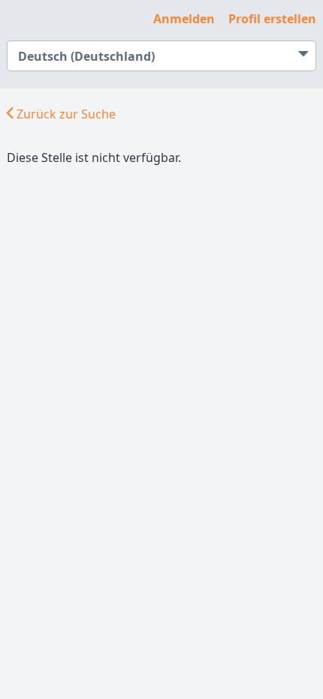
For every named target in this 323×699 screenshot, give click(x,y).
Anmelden (184, 18)
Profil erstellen (272, 18)
